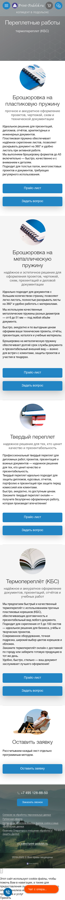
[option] (32, 30)
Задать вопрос (32, 201)
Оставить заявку (32, 768)
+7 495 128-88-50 (34, 793)
